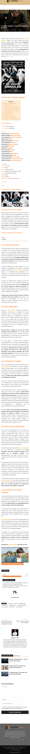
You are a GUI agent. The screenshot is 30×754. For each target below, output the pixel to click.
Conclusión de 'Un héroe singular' (10, 118)
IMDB (2, 185)
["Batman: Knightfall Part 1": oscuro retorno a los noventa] (4, 660)
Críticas (5, 8)
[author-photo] (15, 635)
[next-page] (4, 679)
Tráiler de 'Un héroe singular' (11, 106)
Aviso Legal (8, 748)
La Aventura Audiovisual (21, 605)
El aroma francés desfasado (9, 117)
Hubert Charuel (5, 605)
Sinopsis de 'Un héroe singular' (12, 108)
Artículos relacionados (7, 655)
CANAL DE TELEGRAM (17, 563)
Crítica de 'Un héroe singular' (9, 103)
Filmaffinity (4, 182)
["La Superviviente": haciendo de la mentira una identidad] (4, 674)
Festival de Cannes (22, 603)
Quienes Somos (15, 748)
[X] (6, 34)
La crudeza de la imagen (8, 115)
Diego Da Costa (5, 29)
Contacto (21, 748)
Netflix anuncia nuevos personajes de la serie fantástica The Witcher (6, 623)
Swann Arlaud (11, 606)
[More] (18, 34)
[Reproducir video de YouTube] (15, 199)
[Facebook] (2, 34)
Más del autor (17, 655)
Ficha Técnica (8, 105)
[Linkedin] (9, 34)
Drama (16, 603)
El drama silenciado (7, 113)
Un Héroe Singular (19, 606)
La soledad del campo (8, 112)
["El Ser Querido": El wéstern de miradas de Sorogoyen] (4, 667)
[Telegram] (12, 34)
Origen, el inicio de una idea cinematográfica (22, 622)
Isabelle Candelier (12, 605)
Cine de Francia (10, 603)
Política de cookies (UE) (21, 747)
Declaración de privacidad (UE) (9, 747)
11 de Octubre (10, 56)
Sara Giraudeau (5, 606)
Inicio (2, 8)
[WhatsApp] (15, 34)
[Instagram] (12, 649)
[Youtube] (22, 740)
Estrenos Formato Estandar (14, 8)
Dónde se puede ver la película (12, 110)
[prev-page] (2, 679)
